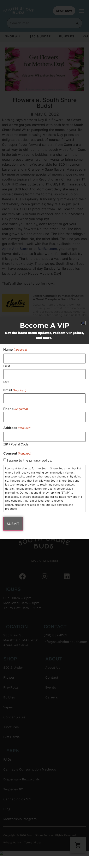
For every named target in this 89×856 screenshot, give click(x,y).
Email (14, 390)
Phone (15, 408)
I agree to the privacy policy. (29, 460)
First (6, 366)
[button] (83, 322)
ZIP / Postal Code (16, 444)
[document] (44, 428)
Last (6, 381)
